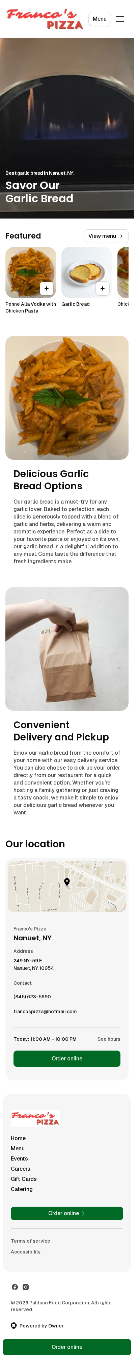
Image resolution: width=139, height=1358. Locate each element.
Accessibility (26, 1252)
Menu (100, 18)
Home (18, 1138)
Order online (67, 1058)
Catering (22, 1189)
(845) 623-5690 (32, 998)
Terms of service (30, 1241)
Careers (20, 1168)
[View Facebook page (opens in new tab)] (15, 1287)
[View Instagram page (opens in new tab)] (26, 1287)
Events (19, 1158)
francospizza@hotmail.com (45, 1013)
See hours (109, 1039)
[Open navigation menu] (120, 19)
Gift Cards (24, 1179)
